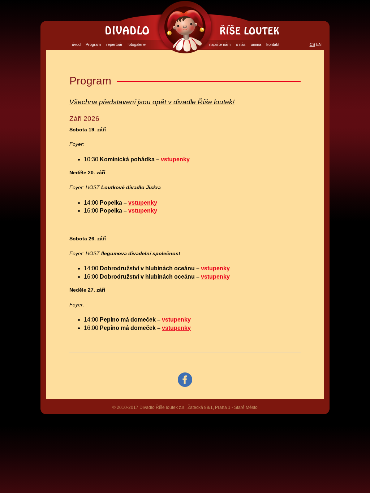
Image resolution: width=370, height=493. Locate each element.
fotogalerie (137, 44)
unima (256, 44)
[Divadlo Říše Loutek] (185, 27)
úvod (76, 44)
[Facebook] (185, 379)
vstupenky (175, 159)
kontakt (272, 44)
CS (312, 44)
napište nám (220, 44)
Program (93, 44)
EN (319, 44)
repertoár (114, 44)
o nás (241, 44)
